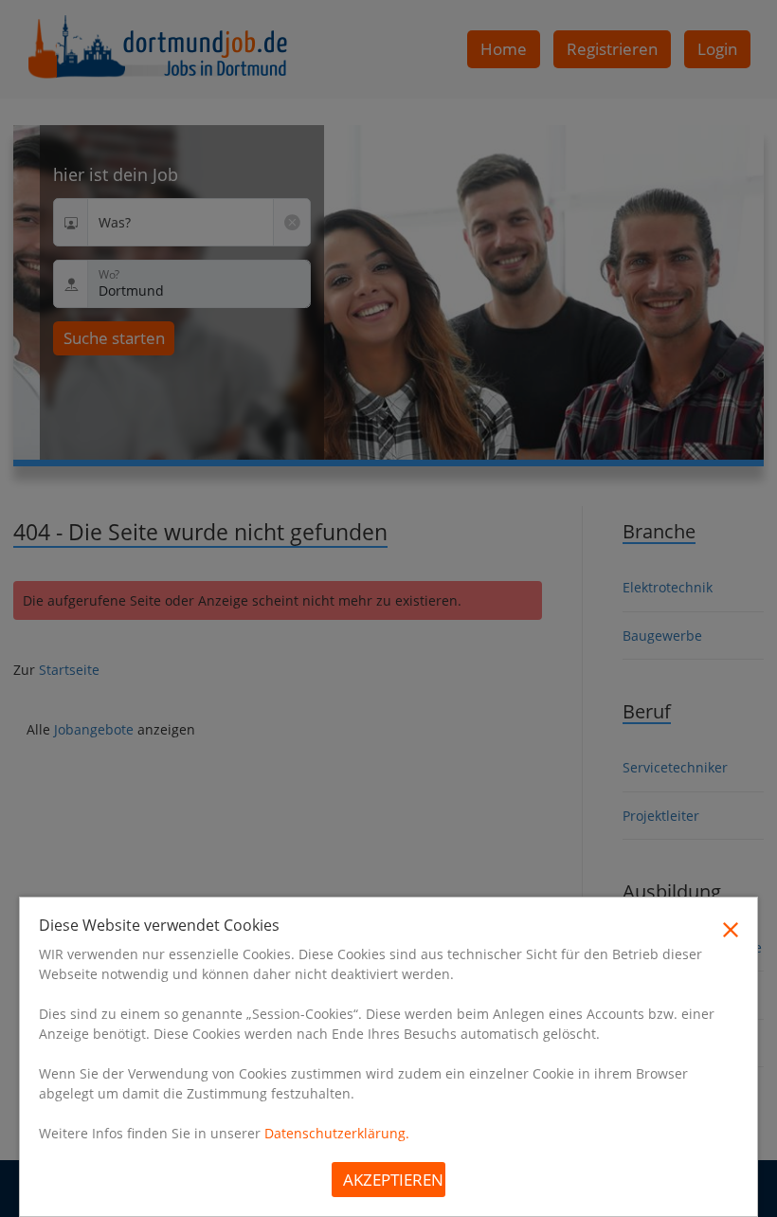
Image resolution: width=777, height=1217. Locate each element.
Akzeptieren (393, 1179)
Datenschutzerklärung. (336, 1133)
